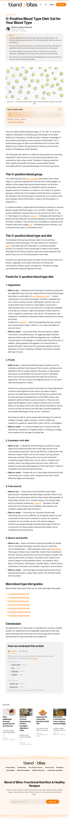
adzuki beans (55, 549)
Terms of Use (49, 767)
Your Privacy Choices (35, 767)
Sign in (52, 4)
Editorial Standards (23, 770)
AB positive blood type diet (19, 608)
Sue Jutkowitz (20, 29)
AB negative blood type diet (19, 612)
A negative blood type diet (18, 597)
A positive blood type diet (18, 594)
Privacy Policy (10, 767)
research (33, 216)
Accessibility (10, 770)
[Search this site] (40, 4)
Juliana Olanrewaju (25, 27)
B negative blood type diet (18, 604)
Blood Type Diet (10, 15)
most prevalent (32, 178)
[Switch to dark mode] (45, 4)
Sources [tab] (14, 651)
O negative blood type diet (19, 615)
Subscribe (61, 4)
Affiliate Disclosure (38, 770)
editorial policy (33, 658)
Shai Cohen (6, 739)
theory (8, 245)
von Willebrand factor (41, 296)
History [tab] (25, 651)
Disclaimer (59, 767)
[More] (3, 4)
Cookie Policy (21, 767)
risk (30, 224)
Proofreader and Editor (55, 770)
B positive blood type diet (18, 601)
